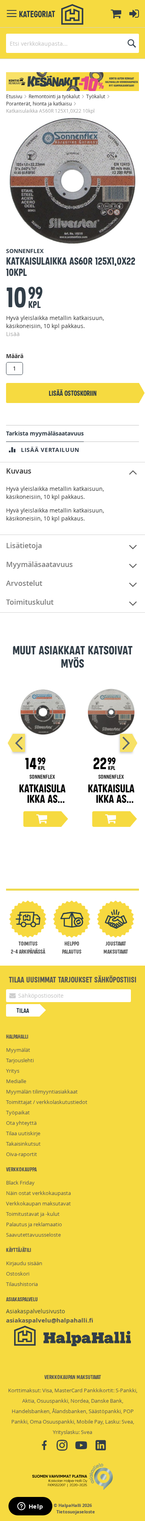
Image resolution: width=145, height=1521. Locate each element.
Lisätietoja (24, 545)
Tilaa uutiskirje (23, 1133)
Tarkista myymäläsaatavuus (45, 433)
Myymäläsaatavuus (39, 564)
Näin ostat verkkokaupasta (38, 1193)
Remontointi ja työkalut (55, 96)
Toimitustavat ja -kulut (33, 1213)
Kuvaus (18, 471)
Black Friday (20, 1182)
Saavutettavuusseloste (33, 1234)
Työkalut (96, 96)
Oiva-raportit (21, 1154)
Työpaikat (18, 1112)
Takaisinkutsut (23, 1143)
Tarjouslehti (20, 1060)
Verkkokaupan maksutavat (38, 1203)
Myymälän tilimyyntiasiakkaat (42, 1091)
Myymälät (18, 1049)
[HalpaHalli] (72, 14)
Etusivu (14, 96)
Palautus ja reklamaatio (34, 1224)
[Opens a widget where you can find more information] (30, 1507)
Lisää (13, 334)
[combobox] (72, 43)
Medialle (16, 1081)
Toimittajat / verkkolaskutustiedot (46, 1102)
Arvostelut (24, 583)
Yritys (12, 1070)
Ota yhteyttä (21, 1122)
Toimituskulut (30, 602)
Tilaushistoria (22, 1284)
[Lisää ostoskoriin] (42, 819)
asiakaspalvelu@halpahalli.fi (49, 1320)
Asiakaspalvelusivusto (35, 1311)
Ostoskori (17, 1273)
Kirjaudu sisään (24, 1263)
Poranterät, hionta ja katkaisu (39, 103)
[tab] (72, 471)
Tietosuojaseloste (75, 1512)
